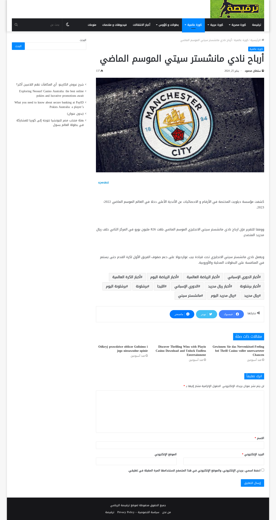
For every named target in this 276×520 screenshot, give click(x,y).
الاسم (259, 438)
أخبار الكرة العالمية (126, 277)
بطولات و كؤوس (169, 24)
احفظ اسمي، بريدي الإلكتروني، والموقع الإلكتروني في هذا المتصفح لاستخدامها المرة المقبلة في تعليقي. (194, 470)
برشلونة (141, 286)
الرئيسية (256, 40)
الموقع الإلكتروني (166, 454)
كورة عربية (216, 24)
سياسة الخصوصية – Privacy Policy (138, 512)
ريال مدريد (251, 295)
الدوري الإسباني (186, 286)
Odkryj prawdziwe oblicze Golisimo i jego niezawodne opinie (123, 349)
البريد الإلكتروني (253, 454)
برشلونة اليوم (116, 286)
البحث (83, 40)
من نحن (166, 512)
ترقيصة (256, 24)
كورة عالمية (194, 24)
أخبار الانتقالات (141, 24)
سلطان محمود (253, 70)
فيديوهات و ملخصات (114, 24)
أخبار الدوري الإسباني (243, 277)
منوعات (92, 24)
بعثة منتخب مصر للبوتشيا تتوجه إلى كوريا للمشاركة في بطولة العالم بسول (50, 123)
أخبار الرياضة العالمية (202, 277)
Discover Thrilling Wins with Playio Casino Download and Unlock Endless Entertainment (181, 351)
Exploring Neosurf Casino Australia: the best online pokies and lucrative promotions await (51, 93)
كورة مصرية (239, 24)
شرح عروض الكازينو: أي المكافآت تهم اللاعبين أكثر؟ (50, 84)
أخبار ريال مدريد (219, 286)
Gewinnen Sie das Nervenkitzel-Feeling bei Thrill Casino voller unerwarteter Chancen (238, 351)
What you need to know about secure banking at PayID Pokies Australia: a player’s (49, 105)
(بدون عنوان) (75, 113)
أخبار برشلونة (249, 286)
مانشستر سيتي (189, 295)
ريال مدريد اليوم (222, 295)
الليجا (161, 286)
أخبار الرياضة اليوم (163, 277)
